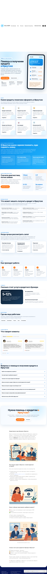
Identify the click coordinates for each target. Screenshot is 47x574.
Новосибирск (9, 320)
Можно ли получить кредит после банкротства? (11, 385)
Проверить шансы (5, 186)
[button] (3, 353)
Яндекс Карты (6, 350)
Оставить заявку (20, 419)
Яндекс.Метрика (36, 571)
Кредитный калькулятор (29, 25)
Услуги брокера (13, 25)
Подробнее (4, 117)
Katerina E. (9, 341)
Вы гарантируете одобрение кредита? (9, 375)
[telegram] (43, 26)
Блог (18, 25)
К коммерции (19, 251)
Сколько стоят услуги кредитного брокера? (11, 378)
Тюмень (14, 320)
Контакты (21, 25)
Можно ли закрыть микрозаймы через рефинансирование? (14, 392)
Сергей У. (31, 341)
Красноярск (3, 320)
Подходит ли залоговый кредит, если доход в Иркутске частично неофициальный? (18, 389)
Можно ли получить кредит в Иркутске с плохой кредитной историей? (16, 382)
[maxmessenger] (45, 26)
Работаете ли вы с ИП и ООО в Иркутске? (10, 396)
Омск (19, 320)
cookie (30, 571)
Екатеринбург (23, 320)
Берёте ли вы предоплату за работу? (9, 371)
